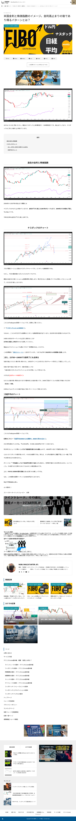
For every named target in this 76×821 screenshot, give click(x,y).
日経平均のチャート (12, 150)
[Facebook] (24, 572)
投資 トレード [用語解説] (11, 712)
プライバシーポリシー (10, 705)
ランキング (38, 814)
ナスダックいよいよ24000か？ (15, 328)
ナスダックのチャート (12, 144)
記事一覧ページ (8, 716)
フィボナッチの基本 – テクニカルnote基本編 (18, 668)
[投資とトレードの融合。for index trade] (5, 2)
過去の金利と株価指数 (12, 141)
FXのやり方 (8, 626)
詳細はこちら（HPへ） (25, 551)
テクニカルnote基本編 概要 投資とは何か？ (18, 660)
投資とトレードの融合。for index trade (16, 533)
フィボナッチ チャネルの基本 (14, 694)
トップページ (8, 697)
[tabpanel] (47, 753)
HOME (6, 812)
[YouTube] (26, 572)
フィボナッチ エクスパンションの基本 (16, 690)
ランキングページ (9, 708)
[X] (21, 572)
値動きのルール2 (18, 352)
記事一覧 (13, 812)
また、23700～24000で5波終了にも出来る (18, 147)
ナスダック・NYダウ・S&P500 (11, 25)
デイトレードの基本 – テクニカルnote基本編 (18, 683)
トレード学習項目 (9, 701)
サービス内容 (8, 656)
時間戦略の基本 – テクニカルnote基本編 (17, 672)
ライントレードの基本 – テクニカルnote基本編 (19, 665)
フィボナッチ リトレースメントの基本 (16, 686)
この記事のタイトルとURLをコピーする (38, 64)
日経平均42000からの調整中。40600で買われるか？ (30, 439)
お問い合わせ (8, 653)
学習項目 (49, 812)
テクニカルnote (67, 812)
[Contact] (28, 572)
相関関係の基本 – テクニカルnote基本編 (17, 675)
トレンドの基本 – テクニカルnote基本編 (17, 679)
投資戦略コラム (40, 812)
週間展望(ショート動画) (11, 719)
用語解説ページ (21, 536)
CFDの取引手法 (43, 608)
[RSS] (71, 2)
